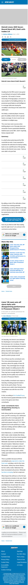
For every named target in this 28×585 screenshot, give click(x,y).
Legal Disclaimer (22, 562)
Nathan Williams (7, 34)
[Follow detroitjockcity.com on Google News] (24, 235)
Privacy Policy (5, 559)
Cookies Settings (6, 570)
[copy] (11, 37)
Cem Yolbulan (7, 316)
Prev (6, 59)
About (3, 551)
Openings (20, 551)
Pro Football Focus (18, 395)
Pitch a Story (20, 557)
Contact (3, 554)
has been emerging (7, 472)
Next (22, 59)
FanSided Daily (5, 557)
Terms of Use (21, 559)
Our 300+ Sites (21, 554)
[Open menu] (2, 2)
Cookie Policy (5, 562)
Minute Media (8, 573)
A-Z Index (20, 565)
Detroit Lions (9, 291)
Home (2, 291)
